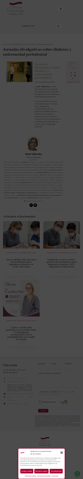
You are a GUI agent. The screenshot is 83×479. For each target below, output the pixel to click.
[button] (62, 453)
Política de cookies (30, 476)
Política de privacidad (44, 476)
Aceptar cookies (26, 471)
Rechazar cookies (41, 471)
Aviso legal (55, 476)
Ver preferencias (56, 471)
